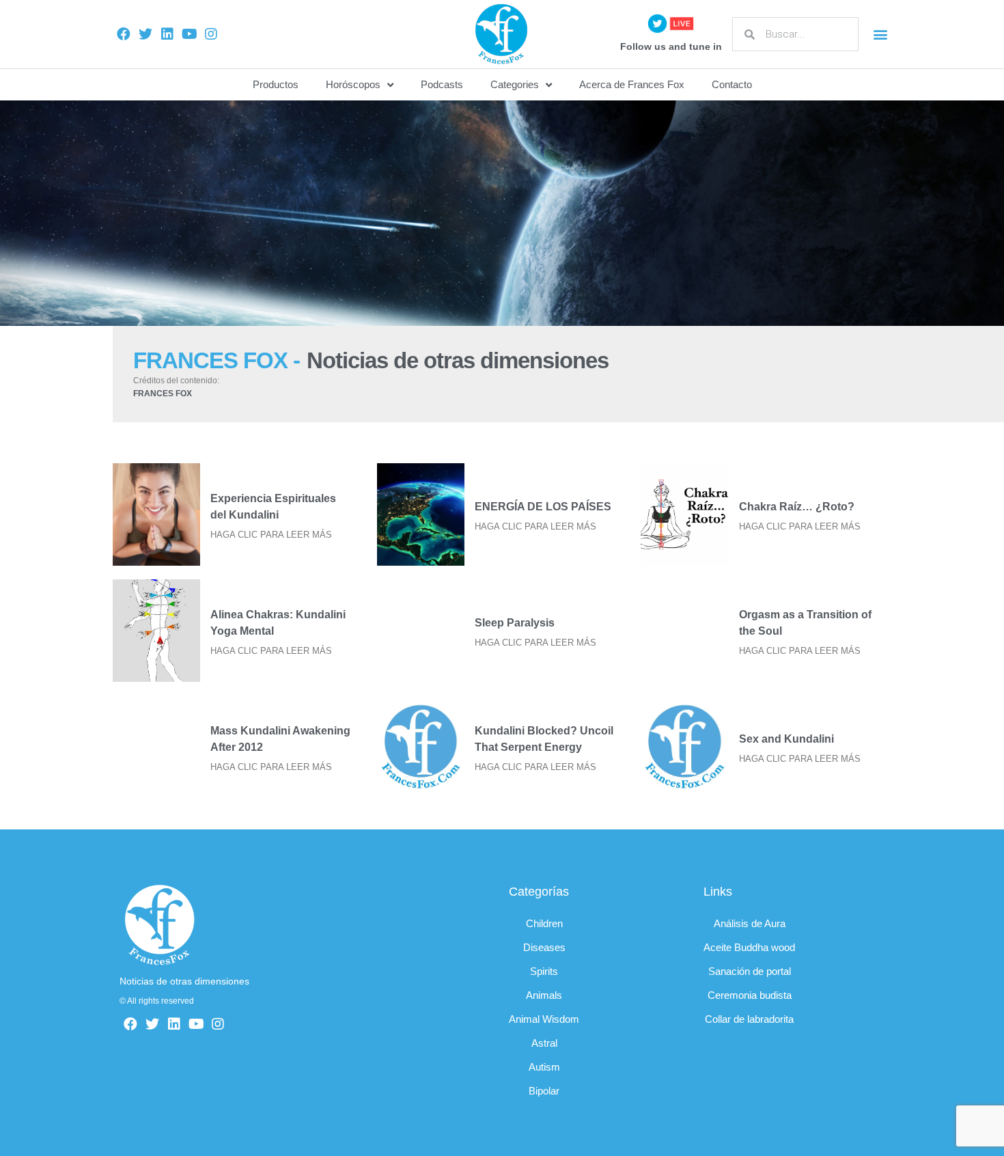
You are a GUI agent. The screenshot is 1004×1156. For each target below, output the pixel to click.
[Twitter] (145, 34)
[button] (880, 34)
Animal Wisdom (544, 1019)
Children (544, 923)
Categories (514, 84)
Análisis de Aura (749, 923)
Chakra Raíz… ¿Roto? (796, 506)
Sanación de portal (749, 971)
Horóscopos (353, 84)
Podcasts (442, 84)
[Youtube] (189, 34)
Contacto (732, 84)
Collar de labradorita (749, 1019)
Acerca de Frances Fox (631, 84)
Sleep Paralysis (515, 623)
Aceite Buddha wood (749, 947)
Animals (544, 995)
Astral (544, 1043)
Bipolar (544, 1091)
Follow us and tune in (671, 46)
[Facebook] (124, 34)
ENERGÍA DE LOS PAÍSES (543, 506)
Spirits (544, 971)
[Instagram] (211, 34)
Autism (544, 1067)
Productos (275, 84)
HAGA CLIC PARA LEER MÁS (271, 534)
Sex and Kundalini (786, 739)
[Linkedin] (167, 34)
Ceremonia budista (750, 995)
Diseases (544, 947)
